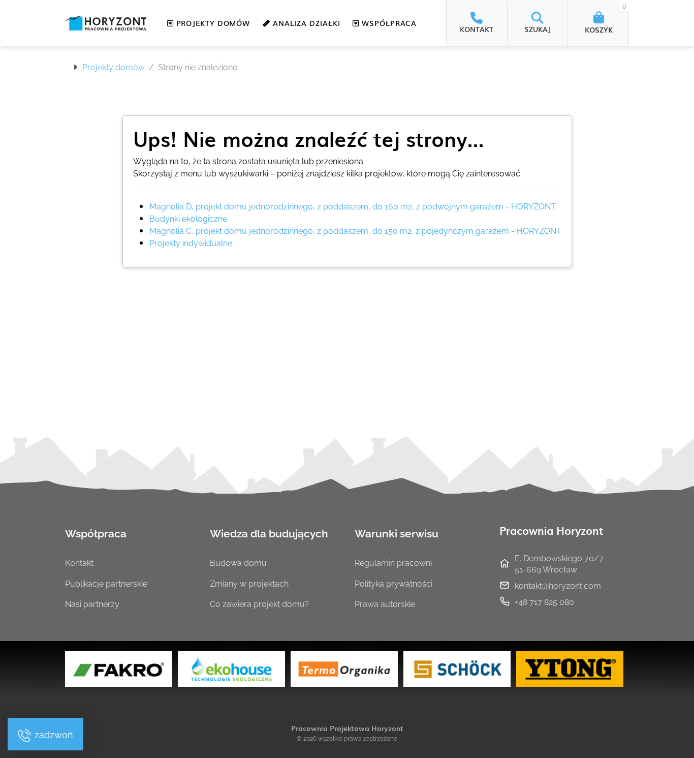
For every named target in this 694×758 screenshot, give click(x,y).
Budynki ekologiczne (188, 218)
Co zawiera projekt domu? (259, 603)
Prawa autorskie (385, 603)
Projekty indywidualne (190, 242)
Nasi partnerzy (92, 603)
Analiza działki (305, 23)
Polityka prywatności (393, 583)
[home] (105, 23)
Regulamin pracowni (393, 562)
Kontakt (79, 562)
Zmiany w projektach (249, 583)
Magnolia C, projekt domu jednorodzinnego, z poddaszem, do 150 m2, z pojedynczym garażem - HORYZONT (355, 230)
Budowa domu (238, 562)
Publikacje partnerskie (106, 583)
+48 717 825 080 (544, 601)
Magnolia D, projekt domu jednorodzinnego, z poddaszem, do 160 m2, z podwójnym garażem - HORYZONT (352, 205)
